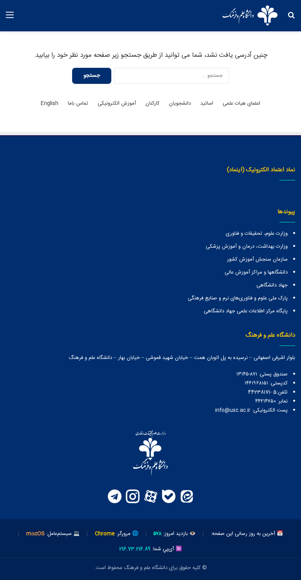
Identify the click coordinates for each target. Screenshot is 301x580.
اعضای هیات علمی (241, 104)
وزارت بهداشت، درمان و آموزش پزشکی (247, 246)
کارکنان (152, 104)
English (49, 104)
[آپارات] (150, 496)
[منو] (10, 18)
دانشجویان (180, 104)
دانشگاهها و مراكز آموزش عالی (256, 272)
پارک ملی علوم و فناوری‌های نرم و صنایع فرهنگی (238, 298)
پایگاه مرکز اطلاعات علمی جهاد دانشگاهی (246, 311)
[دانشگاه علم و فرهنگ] (250, 15)
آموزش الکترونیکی (117, 104)
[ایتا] (186, 496)
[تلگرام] (114, 496)
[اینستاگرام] (132, 496)
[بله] (168, 496)
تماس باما (78, 104)
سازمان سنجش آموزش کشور (257, 259)
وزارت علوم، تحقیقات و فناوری (257, 233)
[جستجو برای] (291, 18)
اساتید (206, 104)
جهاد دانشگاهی (272, 285)
